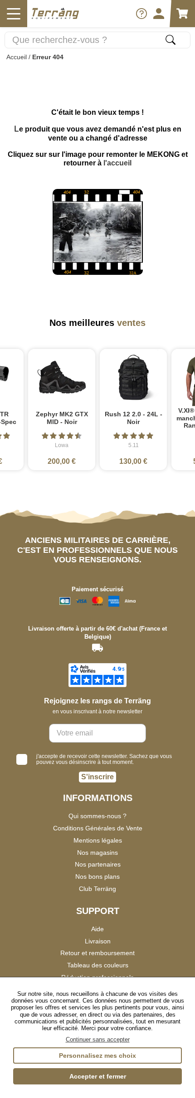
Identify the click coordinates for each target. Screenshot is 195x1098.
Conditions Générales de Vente (97, 828)
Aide (97, 929)
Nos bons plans (97, 876)
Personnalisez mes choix (97, 1055)
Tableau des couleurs (97, 965)
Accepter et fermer (97, 1076)
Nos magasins (97, 852)
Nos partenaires (98, 864)
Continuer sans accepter (98, 1039)
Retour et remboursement (97, 953)
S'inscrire (97, 777)
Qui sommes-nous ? (97, 816)
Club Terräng (97, 888)
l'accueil (117, 163)
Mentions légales (97, 840)
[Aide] (141, 13)
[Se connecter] (158, 13)
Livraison (98, 941)
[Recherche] (170, 39)
